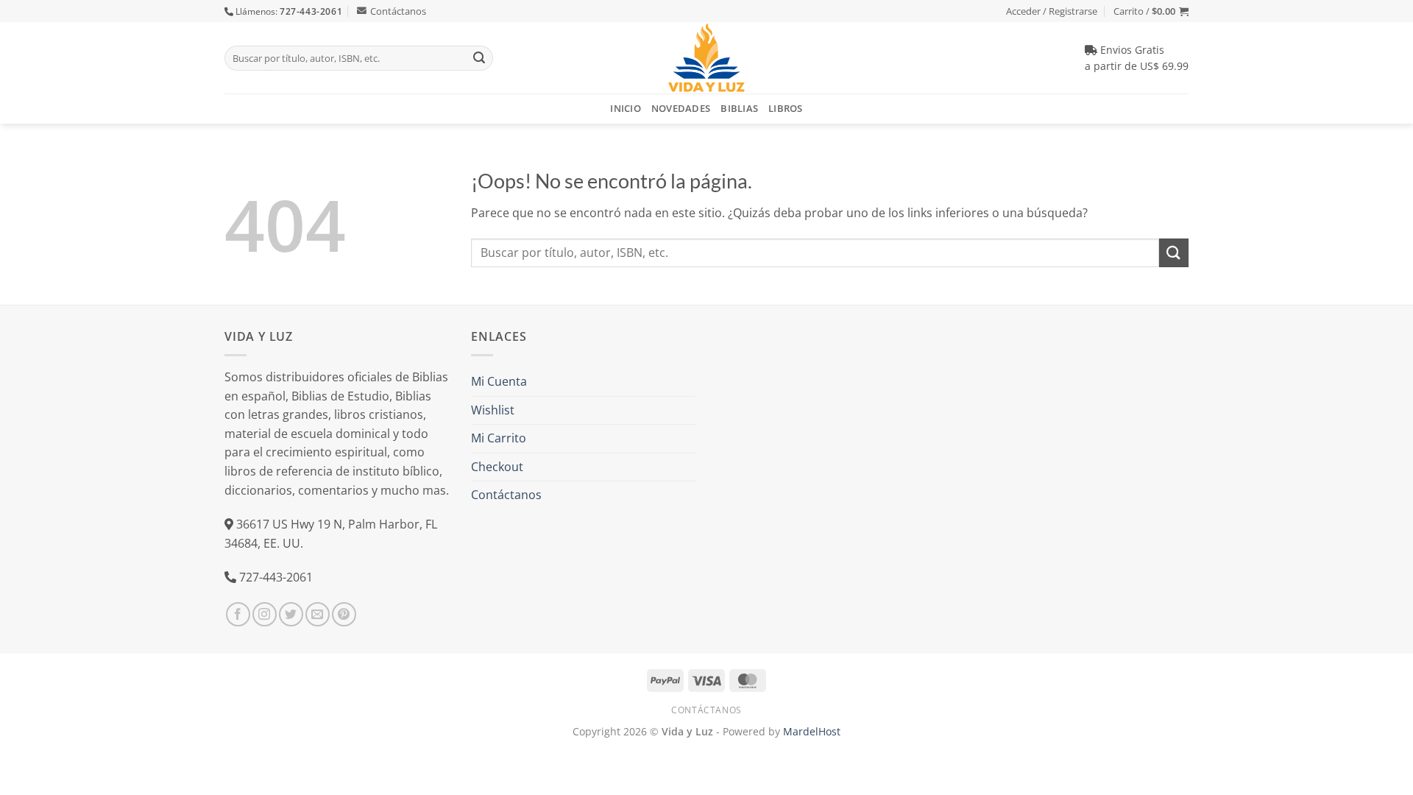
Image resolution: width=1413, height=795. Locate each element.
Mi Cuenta (499, 381)
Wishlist (492, 410)
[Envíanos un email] (317, 614)
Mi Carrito (498, 438)
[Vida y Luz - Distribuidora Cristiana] (706, 57)
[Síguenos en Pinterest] (344, 614)
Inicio (625, 108)
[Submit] (479, 58)
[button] (1151, 11)
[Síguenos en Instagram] (264, 614)
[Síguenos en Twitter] (291, 614)
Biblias (739, 108)
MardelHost (811, 731)
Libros (785, 108)
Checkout (497, 467)
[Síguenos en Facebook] (238, 614)
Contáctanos (398, 11)
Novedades (680, 108)
